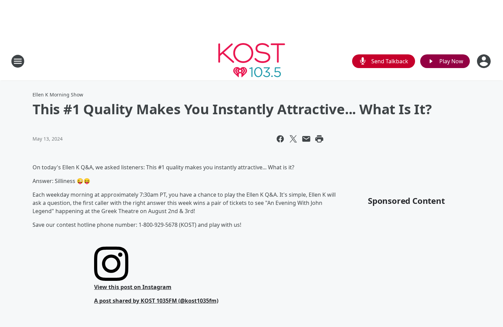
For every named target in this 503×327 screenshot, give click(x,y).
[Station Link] (251, 61)
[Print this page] (319, 139)
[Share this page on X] (293, 139)
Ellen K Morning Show (58, 94)
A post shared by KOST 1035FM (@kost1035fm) (156, 300)
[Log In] (484, 61)
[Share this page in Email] (306, 139)
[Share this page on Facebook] (280, 139)
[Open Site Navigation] (18, 61)
